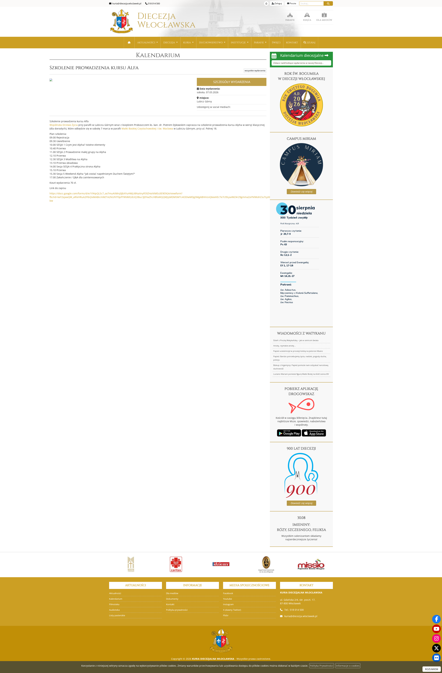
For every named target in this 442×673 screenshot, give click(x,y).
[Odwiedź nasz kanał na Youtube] (436, 628)
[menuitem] (147, 42)
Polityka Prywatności (321, 665)
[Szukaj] (328, 3)
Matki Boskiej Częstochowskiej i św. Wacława (147, 128)
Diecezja (156, 20)
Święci (276, 42)
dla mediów (324, 20)
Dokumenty (172, 598)
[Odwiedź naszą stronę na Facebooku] (436, 619)
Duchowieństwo (211, 42)
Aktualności (146, 42)
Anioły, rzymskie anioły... (284, 345)
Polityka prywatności (177, 609)
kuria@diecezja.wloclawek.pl (300, 616)
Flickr (225, 615)
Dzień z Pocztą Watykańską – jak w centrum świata (295, 340)
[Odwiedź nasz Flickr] (436, 657)
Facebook (228, 593)
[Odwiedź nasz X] (436, 648)
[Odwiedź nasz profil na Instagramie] (436, 638)
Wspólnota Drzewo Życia (64, 125)
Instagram (228, 604)
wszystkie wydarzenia (255, 70)
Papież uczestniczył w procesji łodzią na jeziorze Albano (298, 351)
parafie (290, 20)
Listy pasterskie (117, 615)
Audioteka (114, 609)
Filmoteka (114, 604)
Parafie (259, 42)
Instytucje (238, 42)
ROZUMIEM (431, 669)
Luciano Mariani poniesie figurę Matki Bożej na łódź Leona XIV (301, 374)
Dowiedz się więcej (301, 191)
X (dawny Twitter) (232, 609)
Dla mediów (172, 593)
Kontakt (292, 42)
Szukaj (310, 42)
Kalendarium (158, 55)
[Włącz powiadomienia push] (266, 3)
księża (307, 20)
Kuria (187, 42)
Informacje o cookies (348, 665)
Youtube (227, 598)
